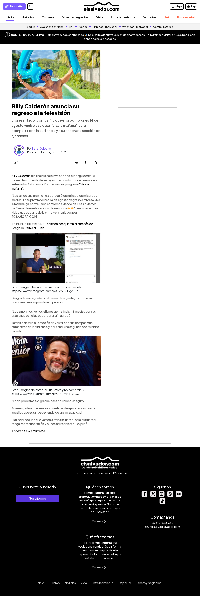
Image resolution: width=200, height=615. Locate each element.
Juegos (83, 26)
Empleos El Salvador (105, 26)
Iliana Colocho (41, 148)
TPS (71, 26)
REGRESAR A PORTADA (28, 431)
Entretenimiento (123, 17)
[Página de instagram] (161, 496)
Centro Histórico (163, 26)
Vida (99, 17)
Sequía (31, 26)
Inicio (10, 17)
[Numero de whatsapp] (170, 496)
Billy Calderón (21, 176)
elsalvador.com (136, 34)
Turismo (48, 17)
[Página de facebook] (144, 496)
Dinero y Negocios (149, 583)
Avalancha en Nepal (52, 26)
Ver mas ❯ (99, 521)
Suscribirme (37, 498)
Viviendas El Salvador (135, 26)
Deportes (150, 17)
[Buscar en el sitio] (30, 6)
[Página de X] (153, 496)
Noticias (28, 17)
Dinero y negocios (75, 17)
